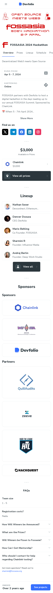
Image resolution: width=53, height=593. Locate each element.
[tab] (8, 53)
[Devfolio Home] (26, 4)
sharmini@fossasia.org (12, 571)
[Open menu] (6, 4)
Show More (26, 118)
